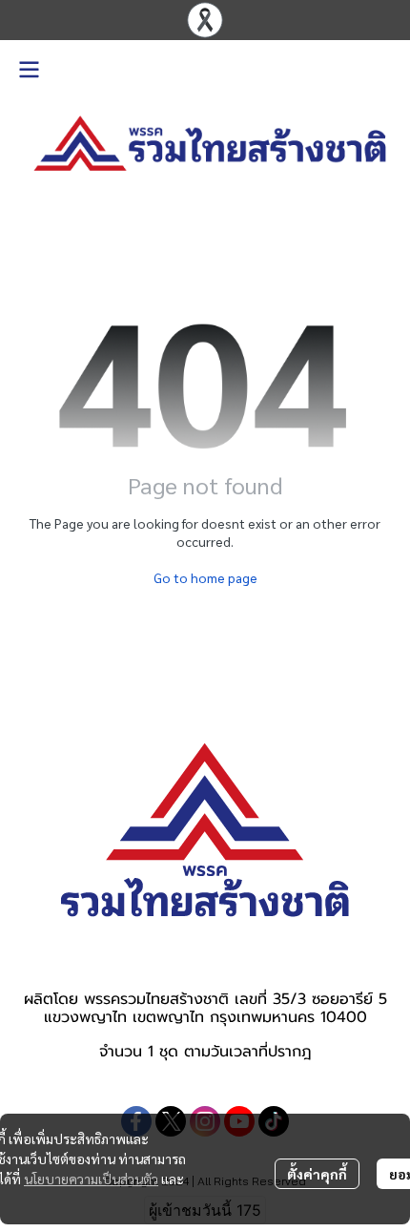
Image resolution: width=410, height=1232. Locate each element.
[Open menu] (29, 70)
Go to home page (205, 577)
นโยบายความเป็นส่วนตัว (91, 1178)
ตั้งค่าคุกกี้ (317, 1173)
